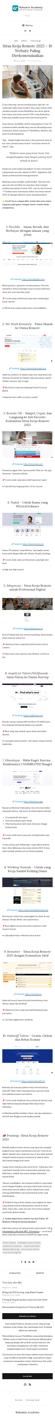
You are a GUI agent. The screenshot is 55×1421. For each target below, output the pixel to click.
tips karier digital (12, 1252)
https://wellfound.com (33, 715)
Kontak (18, 1400)
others (24, 41)
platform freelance (12, 1246)
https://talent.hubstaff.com (33, 1081)
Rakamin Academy (28, 1412)
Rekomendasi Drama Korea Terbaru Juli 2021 (23, 1307)
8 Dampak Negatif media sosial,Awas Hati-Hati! (24, 1299)
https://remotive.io (33, 994)
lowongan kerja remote (29, 1243)
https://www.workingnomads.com (33, 910)
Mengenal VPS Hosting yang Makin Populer (23, 1292)
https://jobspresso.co (33, 628)
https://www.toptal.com (33, 544)
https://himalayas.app (33, 801)
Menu (29, 25)
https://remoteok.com (33, 464)
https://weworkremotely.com (33, 368)
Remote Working (11, 1249)
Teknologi (35, 41)
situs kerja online (30, 1249)
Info (16, 41)
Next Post (40, 1273)
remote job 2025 (32, 1246)
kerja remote (9, 1243)
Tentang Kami (33, 1400)
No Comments (34, 61)
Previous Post (14, 1273)
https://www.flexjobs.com (33, 279)
